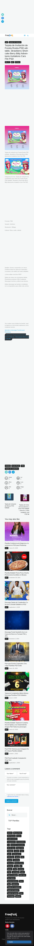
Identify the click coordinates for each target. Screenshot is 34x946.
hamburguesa (16, 854)
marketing (16, 860)
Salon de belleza (12, 875)
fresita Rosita (15, 466)
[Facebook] (2, 18)
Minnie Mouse (19, 863)
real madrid (15, 872)
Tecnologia (11, 896)
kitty (22, 857)
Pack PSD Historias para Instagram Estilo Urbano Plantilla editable (17, 750)
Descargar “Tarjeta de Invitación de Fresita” (17, 336)
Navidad (10, 866)
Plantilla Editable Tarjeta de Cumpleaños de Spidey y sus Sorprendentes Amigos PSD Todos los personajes (16, 724)
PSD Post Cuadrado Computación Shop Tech (15, 759)
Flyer (21, 851)
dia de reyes (11, 848)
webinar (18, 896)
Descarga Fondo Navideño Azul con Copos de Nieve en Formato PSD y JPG (16, 634)
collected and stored (12, 796)
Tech (21, 893)
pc (21, 866)
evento (16, 851)
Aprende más (15, 938)
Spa (9, 884)
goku (9, 854)
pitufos (10, 869)
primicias (20, 869)
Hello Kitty (10, 857)
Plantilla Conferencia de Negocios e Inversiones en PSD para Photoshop (17, 544)
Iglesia (17, 857)
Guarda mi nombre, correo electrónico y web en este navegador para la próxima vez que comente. (18, 779)
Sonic (21, 881)
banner (10, 833)
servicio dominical (13, 881)
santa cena (22, 875)
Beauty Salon (17, 833)
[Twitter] (2, 14)
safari (22, 872)
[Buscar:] (17, 815)
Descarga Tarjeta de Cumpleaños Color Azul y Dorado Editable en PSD (16, 603)
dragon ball (20, 848)
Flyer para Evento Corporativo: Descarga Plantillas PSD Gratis (16, 664)
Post (15, 869)
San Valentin (11, 878)
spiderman (15, 884)
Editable (8, 466)
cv (8, 845)
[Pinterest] (7, 926)
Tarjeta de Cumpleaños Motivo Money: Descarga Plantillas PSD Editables (17, 694)
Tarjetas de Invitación (15, 42)
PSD (6, 42)
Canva (19, 836)
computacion (11, 842)
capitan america (12, 839)
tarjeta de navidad (13, 893)
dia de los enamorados (17, 845)
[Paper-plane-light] (2, 21)
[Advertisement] (17, 17)
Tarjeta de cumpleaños (12, 468)
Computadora (21, 842)
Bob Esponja (11, 836)
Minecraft (10, 863)
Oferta (16, 866)
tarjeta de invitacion (13, 890)
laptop (9, 860)
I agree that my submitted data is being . (18, 795)
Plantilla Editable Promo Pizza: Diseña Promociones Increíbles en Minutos (17, 574)
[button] (24, 35)
